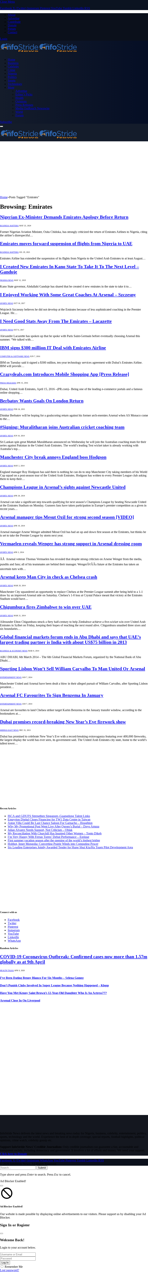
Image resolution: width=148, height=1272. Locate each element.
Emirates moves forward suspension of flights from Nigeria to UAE (66, 243)
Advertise (13, 18)
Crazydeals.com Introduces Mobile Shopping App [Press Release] (64, 374)
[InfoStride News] (38, 53)
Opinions (21, 101)
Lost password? (9, 1270)
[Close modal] (1, 1185)
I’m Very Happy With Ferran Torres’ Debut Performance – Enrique (48, 837)
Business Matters (9, 226)
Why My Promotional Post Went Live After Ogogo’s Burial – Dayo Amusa (53, 826)
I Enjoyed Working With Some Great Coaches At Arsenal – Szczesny (68, 294)
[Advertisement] (74, 168)
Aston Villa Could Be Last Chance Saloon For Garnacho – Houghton (50, 823)
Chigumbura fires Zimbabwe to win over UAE (46, 606)
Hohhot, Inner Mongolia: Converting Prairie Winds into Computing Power (53, 843)
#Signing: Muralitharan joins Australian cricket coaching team (62, 427)
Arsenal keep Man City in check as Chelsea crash (48, 576)
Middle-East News (9, 730)
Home (11, 59)
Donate (12, 25)
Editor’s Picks (23, 94)
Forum (12, 28)
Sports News (6, 303)
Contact (12, 32)
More (11, 87)
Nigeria (12, 73)
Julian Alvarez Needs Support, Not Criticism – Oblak (40, 830)
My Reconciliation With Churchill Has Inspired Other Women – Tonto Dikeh (55, 833)
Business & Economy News (14, 651)
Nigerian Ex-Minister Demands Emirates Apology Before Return (64, 217)
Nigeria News (6, 280)
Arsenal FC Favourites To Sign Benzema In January (51, 695)
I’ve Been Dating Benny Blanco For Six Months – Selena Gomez (42, 977)
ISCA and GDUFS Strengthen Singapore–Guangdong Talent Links (49, 816)
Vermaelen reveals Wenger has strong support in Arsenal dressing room (71, 543)
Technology (15, 84)
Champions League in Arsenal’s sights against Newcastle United (62, 487)
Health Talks (7, 970)
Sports (11, 80)
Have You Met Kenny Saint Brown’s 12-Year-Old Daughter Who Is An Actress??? (53, 993)
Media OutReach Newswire (32, 108)
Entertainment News (11, 677)
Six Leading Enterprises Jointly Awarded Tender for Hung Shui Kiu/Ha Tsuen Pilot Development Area (70, 847)
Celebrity (13, 66)
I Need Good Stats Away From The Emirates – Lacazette (56, 321)
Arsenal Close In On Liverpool (20, 1000)
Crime (11, 70)
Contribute (14, 21)
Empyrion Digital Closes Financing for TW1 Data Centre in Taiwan (49, 819)
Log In (5, 1262)
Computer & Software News (14, 356)
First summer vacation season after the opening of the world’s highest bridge (54, 840)
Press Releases (24, 104)
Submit (42, 1167)
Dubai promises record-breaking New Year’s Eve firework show (63, 721)
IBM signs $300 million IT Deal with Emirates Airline (53, 347)
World (19, 111)
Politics (12, 77)
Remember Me (14, 1266)
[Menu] (1, 126)
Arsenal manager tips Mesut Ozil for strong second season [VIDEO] (67, 517)
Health (19, 98)
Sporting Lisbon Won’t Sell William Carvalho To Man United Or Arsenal (72, 668)
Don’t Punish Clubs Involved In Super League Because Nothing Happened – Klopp (54, 985)
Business (13, 63)
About (11, 14)
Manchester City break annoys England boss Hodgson (53, 457)
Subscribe (6, 122)
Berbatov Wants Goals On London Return (41, 400)
